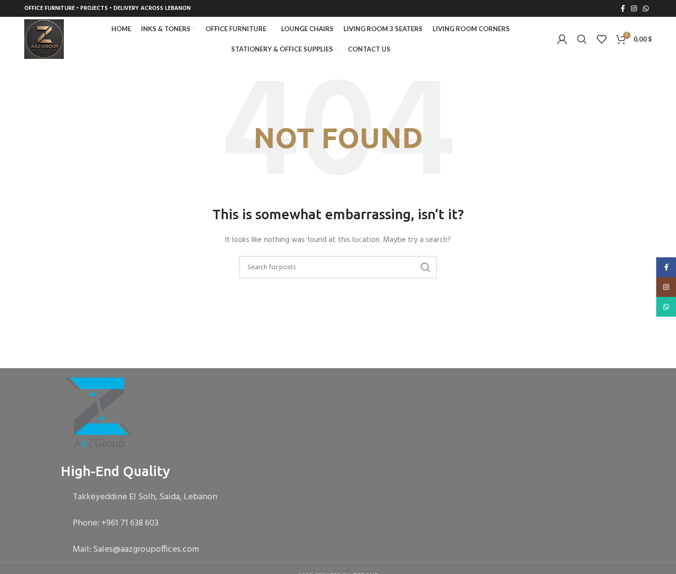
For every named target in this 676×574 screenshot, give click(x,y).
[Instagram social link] (634, 8)
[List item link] (338, 497)
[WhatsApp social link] (646, 8)
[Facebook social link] (623, 8)
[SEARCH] (425, 267)
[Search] (582, 39)
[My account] (562, 39)
